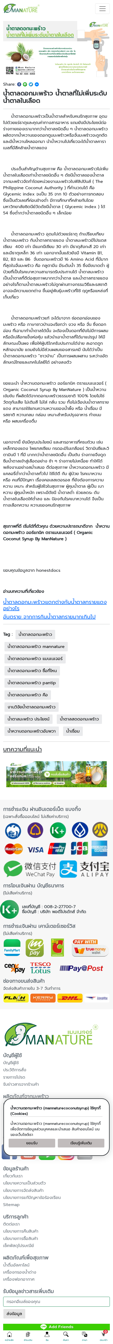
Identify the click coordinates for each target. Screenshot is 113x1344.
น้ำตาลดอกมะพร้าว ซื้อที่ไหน (32, 671)
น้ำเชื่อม (73, 731)
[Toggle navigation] (102, 8)
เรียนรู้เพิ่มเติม (81, 1143)
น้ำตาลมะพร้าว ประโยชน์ (28, 719)
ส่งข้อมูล (14, 1314)
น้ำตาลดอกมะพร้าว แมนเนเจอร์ (35, 659)
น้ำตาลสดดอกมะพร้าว (79, 719)
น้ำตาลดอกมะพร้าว (35, 634)
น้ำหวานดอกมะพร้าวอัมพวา (32, 731)
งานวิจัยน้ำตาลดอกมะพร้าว (31, 707)
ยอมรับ (32, 1143)
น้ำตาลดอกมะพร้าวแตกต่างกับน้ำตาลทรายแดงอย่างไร (55, 605)
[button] (9, 1336)
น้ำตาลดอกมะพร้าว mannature (36, 646)
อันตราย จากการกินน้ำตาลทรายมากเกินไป (49, 617)
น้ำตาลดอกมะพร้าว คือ (28, 695)
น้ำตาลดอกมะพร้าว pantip (32, 683)
